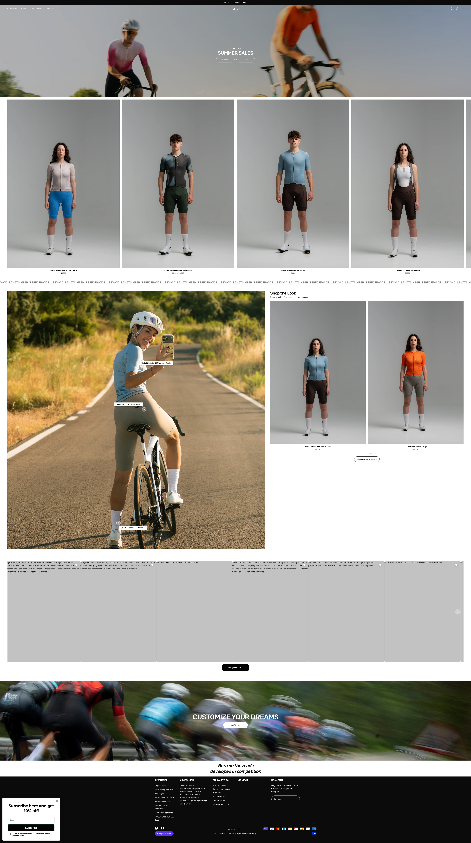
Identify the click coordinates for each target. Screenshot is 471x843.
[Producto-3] (118, 523)
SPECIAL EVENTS (220, 780)
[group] (235, 2)
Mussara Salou (219, 785)
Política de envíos (162, 801)
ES (239, 829)
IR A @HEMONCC (235, 667)
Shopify (253, 834)
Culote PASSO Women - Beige (416, 447)
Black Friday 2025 (221, 804)
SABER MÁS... (235, 725)
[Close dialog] (57, 801)
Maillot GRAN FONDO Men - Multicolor (178, 270)
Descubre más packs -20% (367, 459)
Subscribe (31, 827)
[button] (23, 8)
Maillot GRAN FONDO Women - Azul (318, 447)
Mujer (246, 60)
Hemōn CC (224, 834)
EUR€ (230, 829)
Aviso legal (159, 793)
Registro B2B (160, 785)
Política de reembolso (164, 797)
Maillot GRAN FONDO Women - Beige (63, 270)
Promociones (219, 796)
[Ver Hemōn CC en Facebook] (162, 828)
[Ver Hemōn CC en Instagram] (156, 828)
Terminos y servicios (164, 812)
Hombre (225, 60)
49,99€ (63, 273)
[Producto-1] (138, 368)
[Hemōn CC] (235, 9)
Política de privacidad (164, 789)
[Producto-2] (144, 409)
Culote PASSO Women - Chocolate (407, 270)
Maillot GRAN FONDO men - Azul (293, 270)
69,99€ (407, 273)
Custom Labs (219, 800)
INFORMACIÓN (161, 780)
